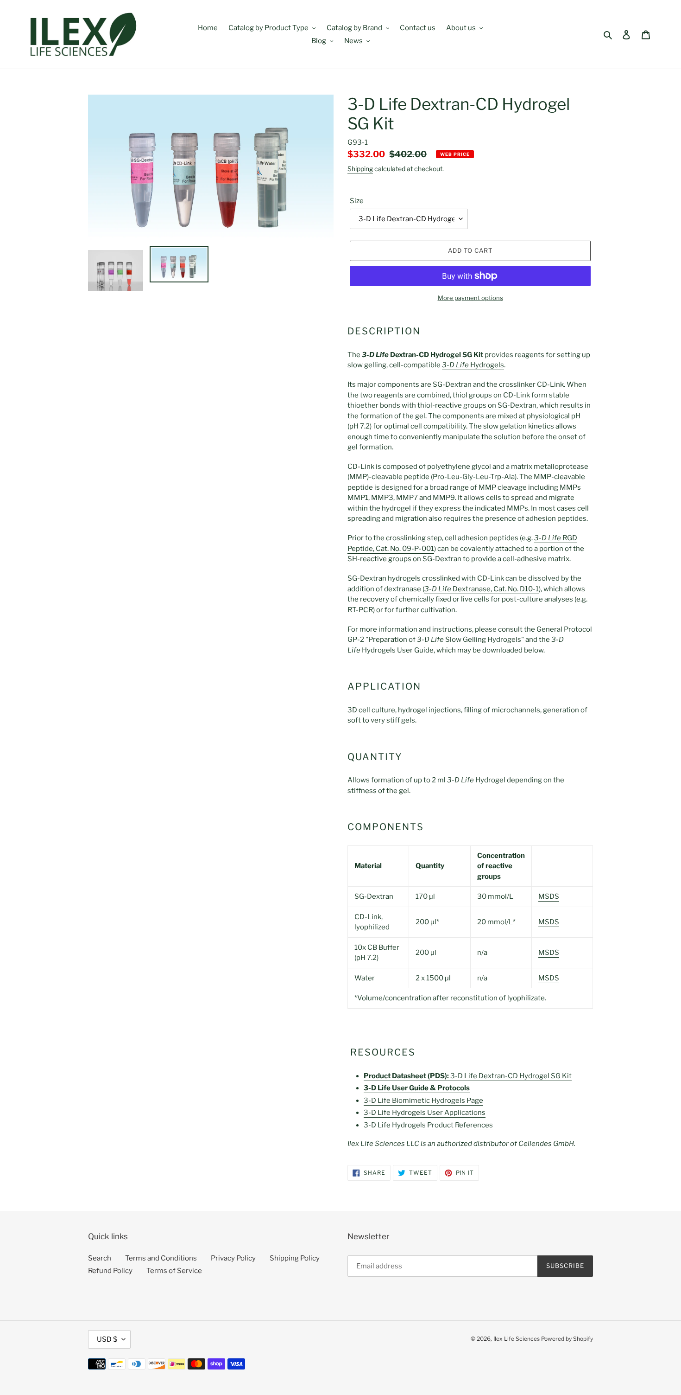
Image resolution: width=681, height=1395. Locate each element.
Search (99, 1258)
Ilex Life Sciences (516, 1338)
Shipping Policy (295, 1258)
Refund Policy (110, 1271)
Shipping (360, 169)
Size (357, 201)
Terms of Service (174, 1271)
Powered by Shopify (567, 1338)
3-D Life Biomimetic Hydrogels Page (423, 1100)
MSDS (548, 896)
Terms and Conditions (161, 1258)
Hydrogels (473, 365)
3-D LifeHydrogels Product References (428, 1125)
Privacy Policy (233, 1258)
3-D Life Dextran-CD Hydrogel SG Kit (468, 1076)
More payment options (470, 297)
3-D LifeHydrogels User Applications (425, 1112)
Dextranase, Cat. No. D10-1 (481, 589)
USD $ (107, 1339)
